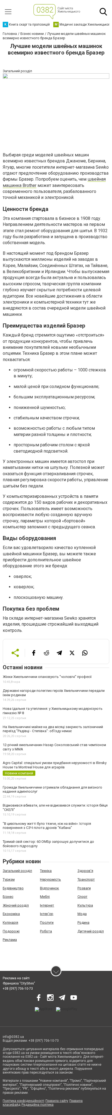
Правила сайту (56, 1101)
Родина (83, 922)
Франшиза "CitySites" (19, 983)
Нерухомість (50, 879)
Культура (85, 905)
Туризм (9, 879)
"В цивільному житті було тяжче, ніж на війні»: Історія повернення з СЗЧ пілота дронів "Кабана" (47, 826)
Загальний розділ (17, 871)
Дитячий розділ (90, 931)
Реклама (10, 940)
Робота (46, 931)
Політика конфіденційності (23, 1101)
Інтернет (47, 905)
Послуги (47, 922)
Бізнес (8, 897)
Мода (82, 914)
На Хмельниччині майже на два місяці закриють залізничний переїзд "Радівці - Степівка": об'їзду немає (53, 729)
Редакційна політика (37, 1105)
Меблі (45, 897)
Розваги (84, 888)
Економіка (11, 914)
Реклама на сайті (16, 978)
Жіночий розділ (16, 905)
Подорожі (11, 931)
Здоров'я (85, 871)
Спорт (82, 897)
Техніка (46, 871)
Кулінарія (10, 922)
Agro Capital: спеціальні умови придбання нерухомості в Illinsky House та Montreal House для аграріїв (55, 765)
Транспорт (86, 879)
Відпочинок (49, 888)
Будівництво (13, 888)
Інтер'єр (46, 914)
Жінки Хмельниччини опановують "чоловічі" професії (47, 677)
